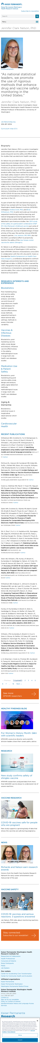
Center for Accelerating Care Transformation (16, 973)
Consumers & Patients (8, 961)
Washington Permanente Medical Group (14, 986)
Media (3, 965)
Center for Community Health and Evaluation (16, 976)
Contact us (4, 997)
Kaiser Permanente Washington (12, 984)
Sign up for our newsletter (10, 999)
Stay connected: (11, 933)
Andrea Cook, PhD (16, 210)
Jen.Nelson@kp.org (8, 122)
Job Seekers (5, 968)
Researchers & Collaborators (10, 956)
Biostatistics (7, 288)
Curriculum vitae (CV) (9, 128)
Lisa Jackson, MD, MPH (22, 235)
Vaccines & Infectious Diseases (6, 333)
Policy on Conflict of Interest (10, 1001)
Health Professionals (8, 958)
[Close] (37, 1020)
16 (13, 684)
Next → (19, 684)
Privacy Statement (11, 1031)
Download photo (7, 69)
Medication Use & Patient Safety (9, 369)
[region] (20, 1030)
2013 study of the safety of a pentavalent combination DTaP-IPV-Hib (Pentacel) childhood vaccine (19, 224)
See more (8, 693)
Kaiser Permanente (7, 981)
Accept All (20, 1039)
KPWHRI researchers (12, 696)
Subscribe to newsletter (30, 11)
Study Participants (7, 963)
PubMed (5, 457)
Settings (20, 1035)
